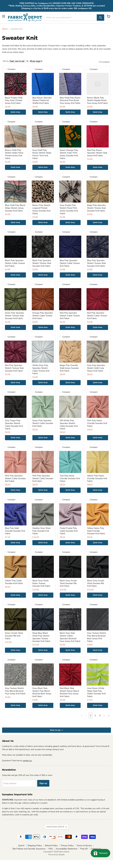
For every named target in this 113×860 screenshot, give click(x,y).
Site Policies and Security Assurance (28, 848)
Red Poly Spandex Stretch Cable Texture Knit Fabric (70, 315)
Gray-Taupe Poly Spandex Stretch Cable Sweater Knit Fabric (14, 424)
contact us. (27, 760)
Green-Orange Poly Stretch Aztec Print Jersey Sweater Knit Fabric (69, 154)
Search (21, 845)
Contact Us (96, 848)
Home (5, 29)
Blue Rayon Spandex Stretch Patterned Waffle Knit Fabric (42, 100)
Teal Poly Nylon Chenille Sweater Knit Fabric (70, 478)
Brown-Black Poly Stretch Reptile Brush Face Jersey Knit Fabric (97, 100)
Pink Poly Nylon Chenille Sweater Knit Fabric (97, 423)
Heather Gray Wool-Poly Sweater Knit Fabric (41, 531)
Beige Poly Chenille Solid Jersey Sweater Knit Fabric (69, 368)
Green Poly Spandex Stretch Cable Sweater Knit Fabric (42, 423)
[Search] (100, 17)
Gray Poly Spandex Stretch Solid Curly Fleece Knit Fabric (96, 368)
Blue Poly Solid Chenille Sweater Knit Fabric (15, 531)
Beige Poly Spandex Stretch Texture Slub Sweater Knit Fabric (96, 208)
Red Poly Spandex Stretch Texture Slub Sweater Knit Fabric (14, 368)
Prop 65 (84, 848)
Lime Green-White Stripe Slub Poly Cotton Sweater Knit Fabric (96, 692)
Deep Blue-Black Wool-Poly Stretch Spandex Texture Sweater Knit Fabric (41, 637)
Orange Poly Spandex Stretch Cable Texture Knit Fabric (42, 315)
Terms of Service (84, 845)
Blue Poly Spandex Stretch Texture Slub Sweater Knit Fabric (96, 263)
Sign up (43, 783)
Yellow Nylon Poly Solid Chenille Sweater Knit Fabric (96, 531)
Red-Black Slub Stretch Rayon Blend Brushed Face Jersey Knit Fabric (69, 692)
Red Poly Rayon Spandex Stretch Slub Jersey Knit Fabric (97, 153)
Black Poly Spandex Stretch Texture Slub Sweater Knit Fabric (41, 263)
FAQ (51, 848)
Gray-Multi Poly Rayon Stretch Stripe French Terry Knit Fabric (41, 154)
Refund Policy (51, 845)
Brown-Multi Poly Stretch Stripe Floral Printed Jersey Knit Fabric (14, 154)
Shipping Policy (35, 845)
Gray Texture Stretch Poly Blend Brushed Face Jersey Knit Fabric (15, 691)
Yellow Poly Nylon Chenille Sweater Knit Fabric (97, 478)
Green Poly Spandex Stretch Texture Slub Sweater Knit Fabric (14, 315)
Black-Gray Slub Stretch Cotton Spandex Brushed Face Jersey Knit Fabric (70, 637)
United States (55, 827)
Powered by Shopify (56, 854)
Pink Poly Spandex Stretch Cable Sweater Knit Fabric (15, 478)
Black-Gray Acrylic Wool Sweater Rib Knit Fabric (68, 583)
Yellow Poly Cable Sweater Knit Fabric (14, 582)
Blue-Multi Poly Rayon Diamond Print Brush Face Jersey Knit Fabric (70, 100)
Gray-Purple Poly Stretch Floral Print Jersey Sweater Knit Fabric (69, 209)
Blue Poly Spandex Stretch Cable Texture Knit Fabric (70, 263)
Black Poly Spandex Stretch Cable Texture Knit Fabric (15, 263)
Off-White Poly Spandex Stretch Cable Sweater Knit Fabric (69, 424)
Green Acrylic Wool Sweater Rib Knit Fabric (14, 636)
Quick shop (15, 112)
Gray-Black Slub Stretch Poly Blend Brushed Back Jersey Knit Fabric (41, 692)
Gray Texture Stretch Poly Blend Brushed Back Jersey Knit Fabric (96, 637)
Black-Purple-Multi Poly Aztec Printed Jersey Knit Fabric (13, 100)
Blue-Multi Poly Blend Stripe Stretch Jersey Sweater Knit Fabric (15, 208)
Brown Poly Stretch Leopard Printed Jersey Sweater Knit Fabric (41, 209)
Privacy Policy (67, 845)
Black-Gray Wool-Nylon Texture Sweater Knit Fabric (41, 583)
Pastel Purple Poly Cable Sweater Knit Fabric (69, 531)
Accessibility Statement (66, 848)
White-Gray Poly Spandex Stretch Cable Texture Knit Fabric (40, 369)
